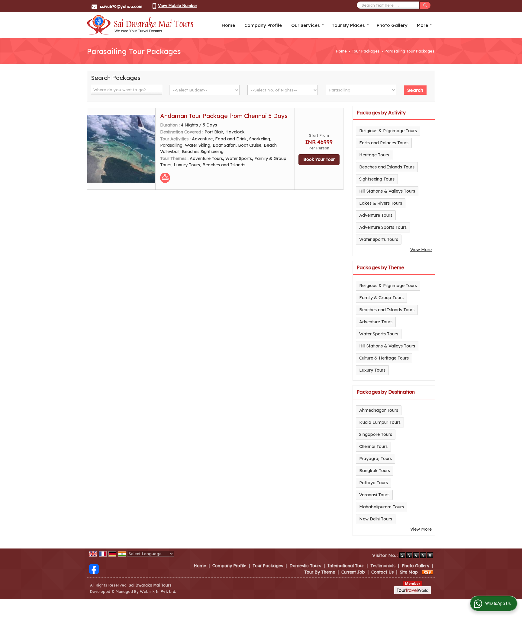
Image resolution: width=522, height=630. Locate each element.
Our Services (305, 25)
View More (421, 249)
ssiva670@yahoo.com (121, 6)
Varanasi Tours (374, 494)
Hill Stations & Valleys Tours (387, 191)
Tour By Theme (319, 572)
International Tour (345, 565)
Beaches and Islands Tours (386, 167)
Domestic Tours (305, 565)
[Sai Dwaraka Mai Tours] (140, 25)
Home (228, 25)
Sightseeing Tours (377, 179)
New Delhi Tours (375, 519)
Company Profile (263, 25)
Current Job (353, 572)
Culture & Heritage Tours (384, 358)
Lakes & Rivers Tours (380, 203)
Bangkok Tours (374, 470)
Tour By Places (348, 25)
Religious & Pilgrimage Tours (388, 130)
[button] (177, 5)
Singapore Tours (375, 434)
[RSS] (427, 572)
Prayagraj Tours (375, 458)
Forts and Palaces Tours (383, 143)
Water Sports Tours (378, 239)
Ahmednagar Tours (378, 410)
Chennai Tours (373, 446)
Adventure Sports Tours (383, 227)
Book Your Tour (319, 159)
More (422, 25)
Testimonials (382, 565)
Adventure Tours (375, 215)
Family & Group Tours (381, 297)
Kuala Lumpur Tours (380, 422)
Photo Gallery (392, 25)
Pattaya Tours (373, 482)
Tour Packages (366, 51)
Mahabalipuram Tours (381, 507)
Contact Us (382, 572)
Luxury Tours (372, 370)
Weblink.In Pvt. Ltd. (158, 591)
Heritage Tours (374, 155)
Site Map (409, 572)
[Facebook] (94, 568)
